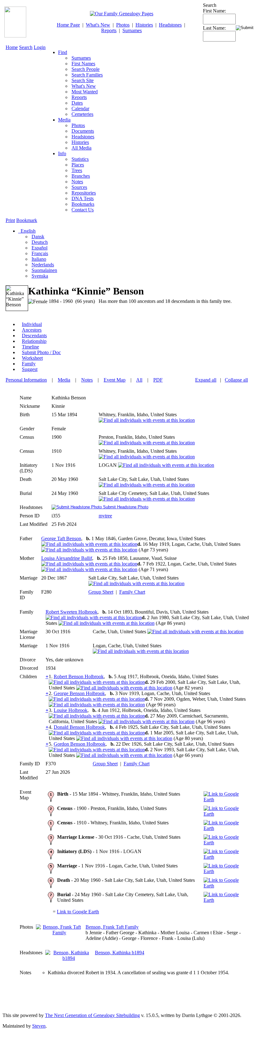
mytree (105, 515)
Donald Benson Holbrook (79, 727)
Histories (144, 24)
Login (40, 47)
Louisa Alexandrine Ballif (66, 558)
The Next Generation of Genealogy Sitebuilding (92, 1015)
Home (12, 47)
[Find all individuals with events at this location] (147, 420)
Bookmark (26, 220)
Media (64, 119)
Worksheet (32, 358)
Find (62, 52)
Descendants (34, 335)
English (27, 231)
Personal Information (26, 380)
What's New (98, 24)
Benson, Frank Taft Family (112, 927)
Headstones (170, 24)
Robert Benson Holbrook (79, 676)
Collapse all (236, 380)
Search (25, 47)
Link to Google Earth (78, 911)
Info (62, 153)
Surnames (132, 30)
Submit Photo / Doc (41, 352)
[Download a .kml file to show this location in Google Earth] (225, 799)
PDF (158, 380)
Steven (39, 1026)
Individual (32, 324)
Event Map (115, 380)
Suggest (29, 369)
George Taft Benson (61, 538)
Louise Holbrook (70, 710)
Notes (87, 380)
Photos (123, 24)
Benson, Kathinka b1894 (119, 952)
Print (10, 220)
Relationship (34, 341)
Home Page (68, 24)
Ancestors (32, 330)
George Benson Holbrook (79, 693)
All (139, 380)
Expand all (205, 380)
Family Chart (132, 592)
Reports (108, 30)
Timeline (30, 346)
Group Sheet (100, 592)
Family (29, 363)
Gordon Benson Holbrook (80, 744)
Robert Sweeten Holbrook (71, 612)
